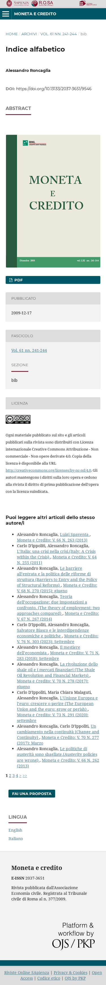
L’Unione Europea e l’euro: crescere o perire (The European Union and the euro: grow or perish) (57, 703)
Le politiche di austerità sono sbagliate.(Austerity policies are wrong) (57, 754)
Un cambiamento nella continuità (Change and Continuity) (58, 731)
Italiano (15, 838)
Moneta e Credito (35, 13)
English (15, 830)
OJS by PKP (75, 978)
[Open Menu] (5, 13)
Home (12, 34)
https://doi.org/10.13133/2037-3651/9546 (54, 88)
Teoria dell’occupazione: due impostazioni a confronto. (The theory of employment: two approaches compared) (58, 605)
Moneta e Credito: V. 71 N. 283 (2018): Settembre (58, 655)
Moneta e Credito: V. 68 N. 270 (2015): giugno (57, 587)
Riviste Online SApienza (26, 972)
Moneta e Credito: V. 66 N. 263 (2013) (52, 540)
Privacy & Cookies (70, 972)
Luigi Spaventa (75, 534)
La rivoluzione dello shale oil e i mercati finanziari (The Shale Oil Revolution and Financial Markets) (57, 669)
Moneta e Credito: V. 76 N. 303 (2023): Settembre (57, 638)
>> (25, 775)
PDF (18, 280)
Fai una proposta (31, 793)
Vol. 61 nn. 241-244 (58, 34)
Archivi (29, 34)
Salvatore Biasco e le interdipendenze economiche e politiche (53, 633)
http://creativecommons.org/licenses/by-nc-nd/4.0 (48, 470)
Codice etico (48, 978)
